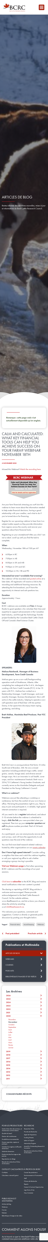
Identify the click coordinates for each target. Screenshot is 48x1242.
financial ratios (15, 924)
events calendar (39, 847)
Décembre (12, 1019)
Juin (9, 1035)
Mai (9, 1037)
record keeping (29, 924)
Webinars (40, 924)
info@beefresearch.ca (15, 906)
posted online (35, 578)
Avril (9, 1040)
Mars (10, 1042)
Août (10, 1029)
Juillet (10, 1032)
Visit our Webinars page (13, 866)
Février (10, 1045)
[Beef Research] (15, 7)
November (12, 1022)
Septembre (12, 1027)
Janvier (10, 1047)
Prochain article (35, 933)
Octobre (11, 1024)
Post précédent (12, 933)
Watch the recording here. (30, 469)
